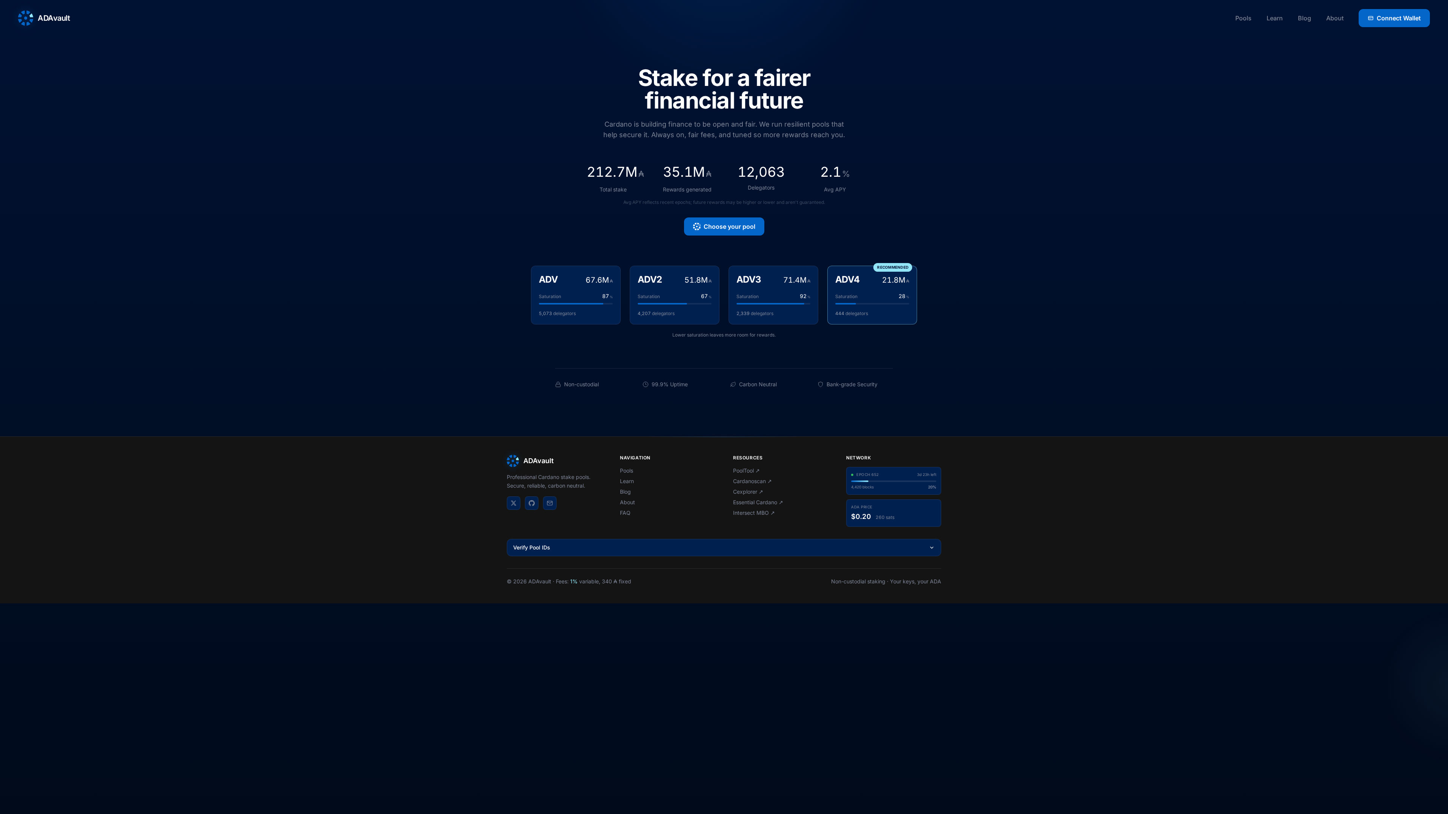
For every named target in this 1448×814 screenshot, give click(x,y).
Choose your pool (729, 226)
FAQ (625, 513)
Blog (1304, 18)
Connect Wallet (1399, 18)
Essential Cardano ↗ (758, 502)
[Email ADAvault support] (550, 503)
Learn (1275, 18)
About (1335, 18)
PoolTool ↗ (746, 470)
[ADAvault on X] (513, 503)
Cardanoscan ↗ (752, 481)
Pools (1243, 18)
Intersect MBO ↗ (754, 513)
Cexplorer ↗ (748, 491)
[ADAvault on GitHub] (531, 503)
